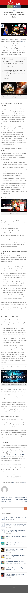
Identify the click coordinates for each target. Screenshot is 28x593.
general (14, 10)
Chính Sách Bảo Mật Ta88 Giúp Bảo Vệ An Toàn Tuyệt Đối (16, 518)
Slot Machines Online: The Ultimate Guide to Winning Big (15, 574)
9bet (14, 587)
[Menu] (2, 2)
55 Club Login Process (11, 66)
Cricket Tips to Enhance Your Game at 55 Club (16, 537)
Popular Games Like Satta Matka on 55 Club (14, 70)
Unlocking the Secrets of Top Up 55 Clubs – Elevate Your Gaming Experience (16, 562)
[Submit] (25, 508)
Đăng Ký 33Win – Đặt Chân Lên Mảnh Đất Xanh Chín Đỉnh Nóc (15, 531)
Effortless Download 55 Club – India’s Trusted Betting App (21, 499)
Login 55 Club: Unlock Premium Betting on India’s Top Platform (6, 499)
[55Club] (14, 2)
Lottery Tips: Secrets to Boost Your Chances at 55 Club (15, 543)
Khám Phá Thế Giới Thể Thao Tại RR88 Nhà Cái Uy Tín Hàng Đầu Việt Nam (16, 524)
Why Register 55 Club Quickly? (11, 72)
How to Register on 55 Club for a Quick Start (13, 64)
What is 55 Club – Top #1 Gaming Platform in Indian (14, 549)
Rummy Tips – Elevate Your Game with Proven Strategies (15, 556)
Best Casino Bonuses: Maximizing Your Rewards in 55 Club (16, 568)
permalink (24, 482)
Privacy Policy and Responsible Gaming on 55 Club (15, 74)
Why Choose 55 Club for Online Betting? (13, 61)
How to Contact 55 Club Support (13, 77)
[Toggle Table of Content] (23, 59)
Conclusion (6, 78)
